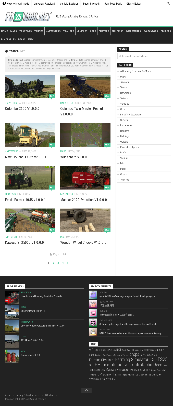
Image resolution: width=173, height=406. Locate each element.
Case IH (130, 350)
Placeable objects (129, 147)
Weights (124, 158)
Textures (124, 179)
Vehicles (82, 31)
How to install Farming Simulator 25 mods (41, 296)
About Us (9, 395)
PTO (130, 374)
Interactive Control (126, 364)
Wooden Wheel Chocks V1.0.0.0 (83, 242)
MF (144, 370)
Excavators (150, 31)
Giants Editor (134, 3)
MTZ (148, 370)
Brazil (124, 350)
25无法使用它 (107, 305)
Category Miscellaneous (143, 350)
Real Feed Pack (113, 3)
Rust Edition (139, 375)
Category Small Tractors (105, 355)
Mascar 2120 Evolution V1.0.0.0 (83, 200)
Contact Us (51, 395)
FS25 (162, 359)
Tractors (25, 31)
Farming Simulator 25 (134, 359)
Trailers (68, 31)
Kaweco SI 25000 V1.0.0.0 (24, 242)
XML (114, 379)
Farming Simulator (102, 360)
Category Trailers (121, 355)
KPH (98, 370)
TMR (146, 375)
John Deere (153, 364)
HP (97, 364)
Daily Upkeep (146, 355)
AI (93, 349)
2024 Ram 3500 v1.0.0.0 (32, 340)
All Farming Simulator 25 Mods (135, 71)
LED (103, 369)
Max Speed (136, 369)
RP (133, 375)
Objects (165, 31)
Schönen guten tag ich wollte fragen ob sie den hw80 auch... (129, 324)
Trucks (38, 31)
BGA (113, 349)
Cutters (104, 31)
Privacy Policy (23, 395)
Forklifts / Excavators (130, 114)
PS (126, 375)
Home (4, 31)
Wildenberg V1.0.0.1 (75, 157)
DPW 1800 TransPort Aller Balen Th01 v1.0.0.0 (43, 325)
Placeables (8, 39)
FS (156, 360)
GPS (91, 365)
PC (98, 374)
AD (90, 350)
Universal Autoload (44, 3)
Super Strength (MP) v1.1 (33, 310)
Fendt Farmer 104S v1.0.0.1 (25, 200)
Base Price (100, 350)
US (150, 374)
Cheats (123, 174)
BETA (107, 349)
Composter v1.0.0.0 (30, 355)
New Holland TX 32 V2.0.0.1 (25, 157)
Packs (22, 39)
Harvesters (53, 31)
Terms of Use (38, 395)
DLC (155, 355)
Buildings (117, 31)
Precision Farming (112, 374)
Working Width (104, 379)
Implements (133, 31)
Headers (124, 130)
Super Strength (91, 3)
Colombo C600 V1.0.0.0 (22, 108)
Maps (13, 31)
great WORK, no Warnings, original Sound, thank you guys (127, 296)
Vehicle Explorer (69, 3)
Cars (93, 31)
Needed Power (156, 370)
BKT (118, 350)
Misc (31, 39)
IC (107, 365)
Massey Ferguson (117, 370)
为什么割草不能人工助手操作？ (117, 314)
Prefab (123, 152)
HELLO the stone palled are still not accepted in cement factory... (131, 333)
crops (134, 354)
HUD (103, 365)
